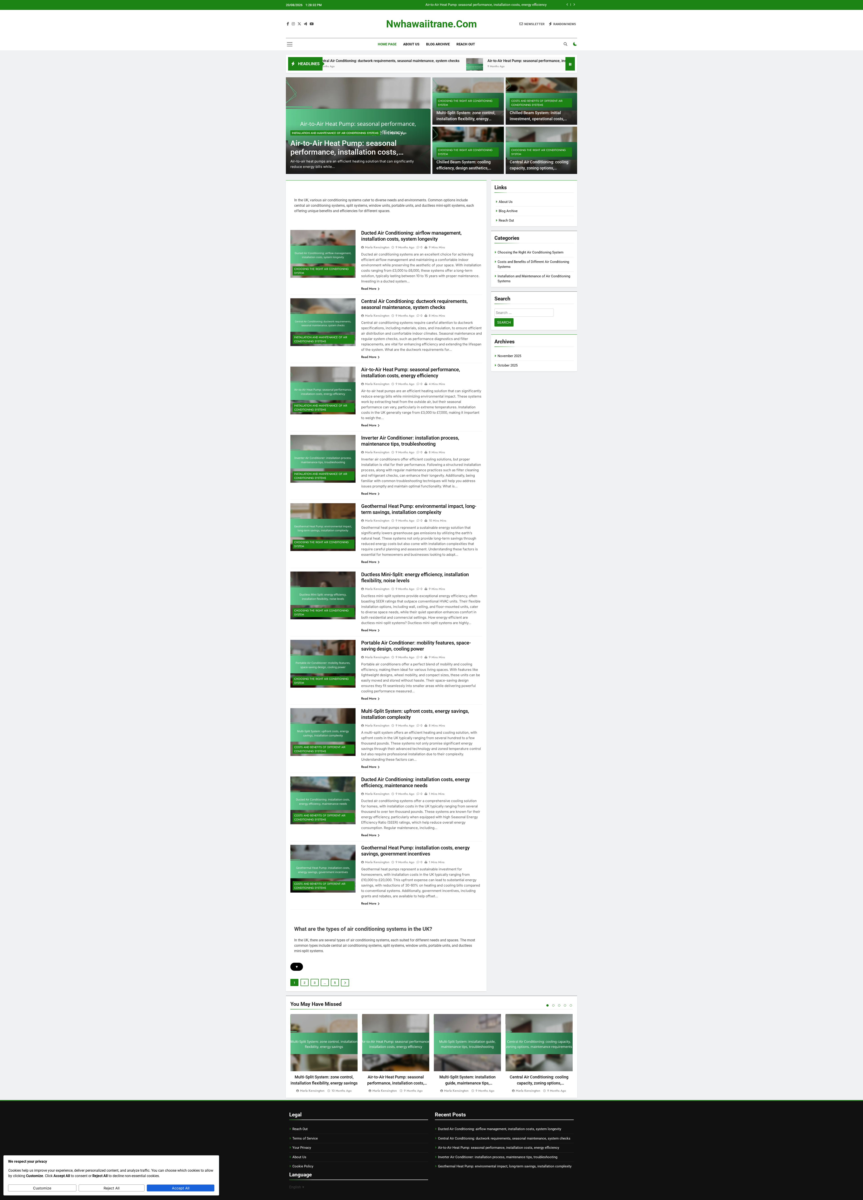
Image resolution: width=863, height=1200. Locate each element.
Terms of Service (305, 1138)
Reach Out (465, 44)
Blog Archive (438, 44)
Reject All (112, 1188)
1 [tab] (547, 1005)
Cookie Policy (302, 1166)
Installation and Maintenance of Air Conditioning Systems (335, 133)
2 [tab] (553, 1005)
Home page (387, 44)
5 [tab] (571, 1005)
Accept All (180, 1188)
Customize (42, 1188)
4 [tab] (565, 1005)
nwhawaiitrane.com (431, 24)
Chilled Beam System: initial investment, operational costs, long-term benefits (537, 119)
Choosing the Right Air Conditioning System (465, 103)
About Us (411, 44)
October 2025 (508, 365)
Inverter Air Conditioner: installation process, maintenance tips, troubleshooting (487, 5)
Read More (368, 288)
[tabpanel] (324, 1053)
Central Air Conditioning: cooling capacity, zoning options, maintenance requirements (539, 168)
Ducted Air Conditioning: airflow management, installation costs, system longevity (499, 1129)
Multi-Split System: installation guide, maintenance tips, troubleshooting (467, 1083)
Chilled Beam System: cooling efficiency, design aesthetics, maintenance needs (463, 168)
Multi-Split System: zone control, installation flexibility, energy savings (465, 119)
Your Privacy (301, 1148)
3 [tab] (559, 1005)
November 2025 (509, 356)
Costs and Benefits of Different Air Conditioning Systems (537, 103)
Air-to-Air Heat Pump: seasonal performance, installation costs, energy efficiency (452, 61)
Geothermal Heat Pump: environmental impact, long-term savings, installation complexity (505, 1166)
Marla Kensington (377, 247)
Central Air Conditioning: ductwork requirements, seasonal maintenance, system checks (504, 1138)
